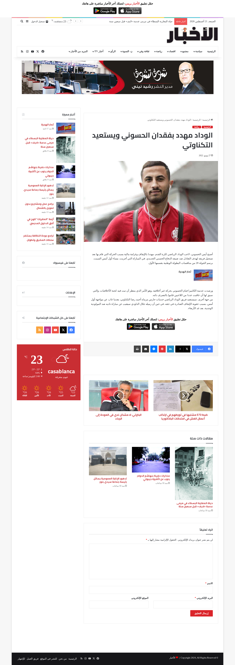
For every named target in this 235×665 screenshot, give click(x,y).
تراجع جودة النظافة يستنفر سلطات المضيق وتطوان (38, 237)
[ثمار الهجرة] (203, 275)
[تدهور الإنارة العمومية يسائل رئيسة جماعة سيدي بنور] (108, 461)
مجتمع (185, 51)
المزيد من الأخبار (79, 51)
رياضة (159, 51)
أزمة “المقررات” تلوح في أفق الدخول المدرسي (40, 221)
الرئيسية (211, 51)
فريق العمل (33, 658)
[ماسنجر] (153, 349)
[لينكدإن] (170, 349)
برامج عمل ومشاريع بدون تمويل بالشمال (39, 206)
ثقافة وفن (144, 51)
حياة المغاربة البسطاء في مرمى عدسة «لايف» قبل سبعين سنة (195, 505)
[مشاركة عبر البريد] (145, 349)
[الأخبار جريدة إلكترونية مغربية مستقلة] (192, 35)
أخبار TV (98, 51)
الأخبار (172, 657)
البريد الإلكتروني (204, 598)
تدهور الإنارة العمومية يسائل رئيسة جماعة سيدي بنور (110, 480)
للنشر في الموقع (48, 658)
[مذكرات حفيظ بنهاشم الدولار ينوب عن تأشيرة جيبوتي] (151, 459)
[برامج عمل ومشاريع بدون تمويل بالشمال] (65, 208)
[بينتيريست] (162, 349)
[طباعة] (137, 349)
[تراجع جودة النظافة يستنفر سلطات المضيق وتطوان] (65, 239)
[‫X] (63, 329)
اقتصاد (172, 51)
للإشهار (21, 658)
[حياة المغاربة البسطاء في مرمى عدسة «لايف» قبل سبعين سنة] (194, 473)
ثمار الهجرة (185, 271)
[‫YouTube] (55, 329)
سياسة (198, 51)
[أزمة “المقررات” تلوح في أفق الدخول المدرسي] (65, 224)
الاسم (209, 583)
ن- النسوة (127, 51)
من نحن (63, 658)
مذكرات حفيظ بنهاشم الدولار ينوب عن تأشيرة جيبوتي (153, 477)
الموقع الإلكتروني (139, 598)
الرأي (113, 51)
